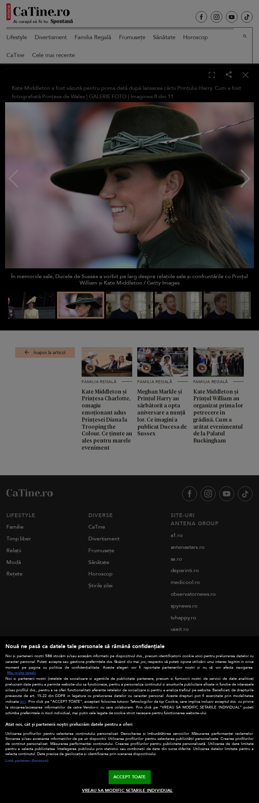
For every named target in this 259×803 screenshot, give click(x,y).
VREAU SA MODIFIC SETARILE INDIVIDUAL (127, 790)
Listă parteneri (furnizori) (26, 760)
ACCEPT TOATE (129, 777)
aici (23, 701)
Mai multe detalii (21, 672)
